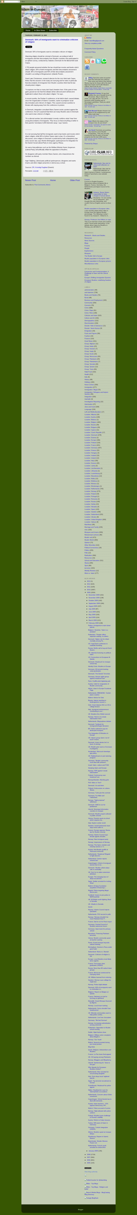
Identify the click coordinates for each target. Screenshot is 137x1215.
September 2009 (94, 603)
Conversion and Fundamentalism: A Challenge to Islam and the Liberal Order (97, 273)
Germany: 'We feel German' (97, 1020)
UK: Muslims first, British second (99, 714)
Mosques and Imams (92, 532)
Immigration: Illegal (91, 389)
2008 (89, 1154)
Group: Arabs (89, 346)
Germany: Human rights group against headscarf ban (98, 677)
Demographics (89, 320)
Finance (87, 338)
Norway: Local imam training (97, 1005)
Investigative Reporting (92, 401)
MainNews (88, 524)
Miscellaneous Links (91, 263)
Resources (88, 238)
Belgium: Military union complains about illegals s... (99, 1036)
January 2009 (93, 1151)
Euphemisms (89, 251)
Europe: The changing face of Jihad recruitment (98, 877)
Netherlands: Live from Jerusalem (99, 1017)
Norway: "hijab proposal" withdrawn (96, 801)
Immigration (89, 387)
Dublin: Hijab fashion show (97, 1032)
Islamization (89, 404)
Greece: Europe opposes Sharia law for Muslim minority (99, 831)
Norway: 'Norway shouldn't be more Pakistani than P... (98, 918)
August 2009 (93, 606)
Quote (90, 907)
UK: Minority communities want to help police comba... (99, 1014)
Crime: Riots (89, 313)
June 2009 (92, 612)
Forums (87, 179)
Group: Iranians (90, 349)
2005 (89, 1163)
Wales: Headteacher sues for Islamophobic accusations (98, 1091)
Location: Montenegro (92, 486)
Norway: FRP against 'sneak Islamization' (97, 771)
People (87, 248)
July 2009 (92, 609)
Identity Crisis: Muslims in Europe (99, 666)
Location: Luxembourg (92, 473)
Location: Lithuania (91, 471)
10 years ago (91, 106)
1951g (90, 78)
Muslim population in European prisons (98, 261)
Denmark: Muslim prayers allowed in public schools (99, 814)
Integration (88, 396)
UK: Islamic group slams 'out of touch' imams (98, 738)
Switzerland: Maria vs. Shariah (98, 952)
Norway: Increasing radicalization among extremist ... (99, 1024)
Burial (86, 297)
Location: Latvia (90, 466)
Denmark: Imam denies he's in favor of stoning (98, 743)
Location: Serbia (90, 504)
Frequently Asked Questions (94, 48)
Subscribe (53, 30)
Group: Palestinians (91, 361)
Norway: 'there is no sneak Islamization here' (97, 717)
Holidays (87, 382)
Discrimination (89, 323)
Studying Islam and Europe (97, 768)
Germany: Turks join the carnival (99, 793)
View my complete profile (93, 43)
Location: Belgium (91, 422)
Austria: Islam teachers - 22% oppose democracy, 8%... (98, 1104)
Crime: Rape (89, 310)
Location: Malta (90, 478)
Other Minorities (90, 545)
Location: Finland (90, 442)
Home (28, 30)
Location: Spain (90, 509)
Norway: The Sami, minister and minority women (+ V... (99, 846)
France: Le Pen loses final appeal (99, 1054)
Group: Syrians (90, 366)
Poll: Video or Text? (94, 782)
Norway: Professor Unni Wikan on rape (98, 219)
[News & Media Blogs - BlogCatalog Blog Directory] (98, 1194)
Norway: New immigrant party (98, 839)
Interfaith (88, 399)
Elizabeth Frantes (94, 93)
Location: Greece (90, 450)
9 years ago (106, 89)
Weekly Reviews (90, 570)
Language (88, 409)
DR (33, 167)
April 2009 (92, 617)
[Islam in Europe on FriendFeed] (87, 69)
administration (89, 290)
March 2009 (93, 620)
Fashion (87, 336)
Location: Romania (91, 499)
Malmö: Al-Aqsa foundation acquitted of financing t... (97, 886)
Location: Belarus (90, 419)
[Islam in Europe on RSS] (87, 63)
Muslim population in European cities (97, 208)
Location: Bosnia (90, 425)
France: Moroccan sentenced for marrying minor (99, 973)
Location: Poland (90, 494)
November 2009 (94, 598)
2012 (89, 584)
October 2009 (93, 600)
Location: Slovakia (91, 506)
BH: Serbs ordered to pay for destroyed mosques (98, 729)
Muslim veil (88, 537)
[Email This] (44, 171)
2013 (89, 581)
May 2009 (92, 614)
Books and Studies (91, 295)
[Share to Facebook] (50, 171)
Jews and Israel (90, 407)
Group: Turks (89, 369)
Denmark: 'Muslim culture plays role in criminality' (98, 868)
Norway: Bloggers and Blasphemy (99, 1060)
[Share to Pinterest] (52, 171)
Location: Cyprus (90, 430)
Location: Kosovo (90, 463)
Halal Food (88, 372)
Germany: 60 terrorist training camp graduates (98, 670)
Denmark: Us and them (96, 785)
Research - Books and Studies (95, 235)
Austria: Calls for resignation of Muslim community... (98, 684)
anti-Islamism (89, 292)
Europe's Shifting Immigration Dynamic (98, 277)
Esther (89, 38)
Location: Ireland (90, 458)
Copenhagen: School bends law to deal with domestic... (99, 1100)
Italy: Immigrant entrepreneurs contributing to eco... (98, 710)
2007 (89, 1157)
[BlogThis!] (46, 171)
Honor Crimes (89, 384)
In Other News (39, 30)
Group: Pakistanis (91, 359)
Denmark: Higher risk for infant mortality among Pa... (98, 640)
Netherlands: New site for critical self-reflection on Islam (101, 164)
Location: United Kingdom (93, 519)
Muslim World (89, 540)
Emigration (88, 331)
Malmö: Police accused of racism (99, 1108)
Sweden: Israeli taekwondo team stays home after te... (99, 826)
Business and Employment (94, 300)
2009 (89, 592)
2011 (89, 587)
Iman (90, 121)
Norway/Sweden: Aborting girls (98, 780)
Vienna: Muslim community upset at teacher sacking (99, 939)
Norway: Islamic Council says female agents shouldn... (98, 835)
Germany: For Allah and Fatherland (96, 796)
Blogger (80, 1209)
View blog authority (91, 1172)
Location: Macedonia (92, 476)
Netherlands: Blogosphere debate (99, 721)
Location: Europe (90, 440)
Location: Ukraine (90, 517)
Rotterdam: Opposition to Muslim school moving (99, 1028)
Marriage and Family (92, 527)
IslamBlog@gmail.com (96, 40)
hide (86, 377)
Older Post (75, 180)
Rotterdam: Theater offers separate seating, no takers (98, 635)
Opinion (87, 542)
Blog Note (91, 1047)
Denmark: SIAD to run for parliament (96, 805)
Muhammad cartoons (92, 535)
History (87, 379)
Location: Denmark (91, 435)
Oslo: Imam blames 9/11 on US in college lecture (99, 706)
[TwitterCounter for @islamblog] (96, 1180)
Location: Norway (90, 491)
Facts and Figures (91, 333)
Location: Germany (91, 448)
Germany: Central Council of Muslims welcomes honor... (98, 925)
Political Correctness (91, 547)
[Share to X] (48, 171)
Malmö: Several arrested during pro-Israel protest (99, 1043)
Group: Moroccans (91, 356)
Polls (86, 553)
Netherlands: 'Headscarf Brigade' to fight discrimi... (99, 855)
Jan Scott (91, 130)
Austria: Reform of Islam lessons (99, 1120)
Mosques (88, 253)
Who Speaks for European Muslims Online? (97, 1068)
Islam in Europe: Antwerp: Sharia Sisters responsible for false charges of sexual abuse (98, 88)
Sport (86, 565)
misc (86, 529)
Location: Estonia (90, 437)
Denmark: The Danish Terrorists (99, 674)
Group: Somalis (90, 364)
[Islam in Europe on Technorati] (103, 63)
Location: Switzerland (92, 514)
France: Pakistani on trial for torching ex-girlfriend (97, 997)
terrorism (88, 568)
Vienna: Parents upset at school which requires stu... (99, 819)
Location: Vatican (90, 522)
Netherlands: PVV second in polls (99, 914)
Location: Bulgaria (91, 427)
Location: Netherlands (92, 489)
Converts (88, 305)
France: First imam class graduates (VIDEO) (96, 964)
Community (88, 303)
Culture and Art (90, 318)
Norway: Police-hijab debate (97, 984)
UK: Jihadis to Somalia (95, 904)
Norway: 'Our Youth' (95, 1039)
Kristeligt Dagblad (41, 167)
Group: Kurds (89, 354)
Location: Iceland (90, 455)
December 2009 (94, 595)
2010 (89, 589)
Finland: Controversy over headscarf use (97, 776)
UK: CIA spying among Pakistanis (99, 1057)
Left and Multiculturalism (93, 412)
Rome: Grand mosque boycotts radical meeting (98, 943)
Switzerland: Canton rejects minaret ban (97, 859)
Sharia (87, 563)
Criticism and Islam (91, 315)
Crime (87, 308)
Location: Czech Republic (93, 432)
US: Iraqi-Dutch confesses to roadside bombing (98, 644)
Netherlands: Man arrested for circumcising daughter (98, 1072)
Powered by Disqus (91, 143)
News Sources (89, 240)
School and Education (92, 560)
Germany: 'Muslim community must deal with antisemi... (98, 761)
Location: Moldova (91, 481)
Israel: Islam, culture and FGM (98, 765)
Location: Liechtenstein (92, 468)
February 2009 (94, 623)
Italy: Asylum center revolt (97, 823)
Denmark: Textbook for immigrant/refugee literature (98, 725)
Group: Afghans (90, 343)
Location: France (90, 445)
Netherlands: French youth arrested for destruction (97, 1146)
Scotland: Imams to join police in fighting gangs (99, 896)
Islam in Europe (33, 9)
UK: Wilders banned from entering (99, 977)
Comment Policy (90, 52)
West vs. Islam (89, 573)
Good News (88, 341)
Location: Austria (90, 417)
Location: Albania (90, 414)
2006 (89, 1160)
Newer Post (30, 180)
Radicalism (88, 555)
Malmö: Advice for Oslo (96, 697)
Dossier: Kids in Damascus (94, 326)
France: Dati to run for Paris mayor (100, 921)
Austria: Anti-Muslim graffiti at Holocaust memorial (98, 850)
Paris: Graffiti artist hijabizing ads (99, 681)
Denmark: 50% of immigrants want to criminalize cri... (100, 988)
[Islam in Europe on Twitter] (98, 63)
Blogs (86, 243)
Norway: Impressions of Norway (99, 842)
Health (87, 374)
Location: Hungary (91, 453)
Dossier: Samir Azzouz (92, 328)
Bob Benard (92, 111)
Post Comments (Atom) (42, 185)
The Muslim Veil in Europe (93, 256)
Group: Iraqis (89, 351)
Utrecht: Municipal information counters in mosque (98, 810)
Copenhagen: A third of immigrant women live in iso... (99, 864)
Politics (87, 550)
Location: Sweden (91, 512)
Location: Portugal (91, 496)
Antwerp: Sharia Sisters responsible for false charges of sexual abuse (101, 194)
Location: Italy (89, 460)
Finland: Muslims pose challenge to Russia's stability (99, 1116)
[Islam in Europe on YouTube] (92, 63)
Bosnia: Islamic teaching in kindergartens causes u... (97, 701)
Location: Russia (90, 501)
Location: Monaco (91, 483)
